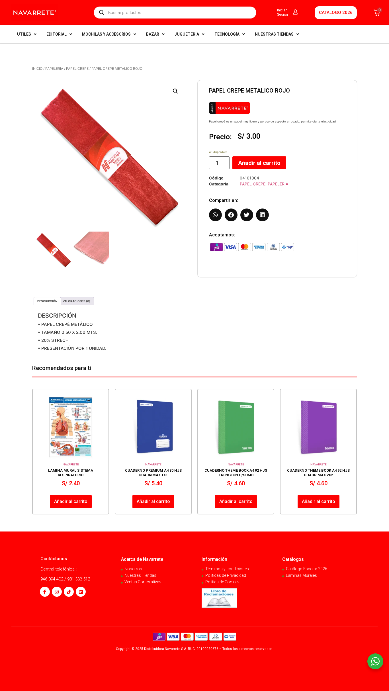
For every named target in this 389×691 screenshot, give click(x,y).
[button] (175, 91)
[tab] (47, 301)
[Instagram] (57, 592)
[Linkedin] (81, 592)
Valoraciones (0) (76, 301)
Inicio (37, 68)
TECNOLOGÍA (226, 34)
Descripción (47, 301)
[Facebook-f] (45, 592)
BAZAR (152, 34)
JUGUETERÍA (187, 34)
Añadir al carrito (259, 163)
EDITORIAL (56, 34)
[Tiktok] (69, 592)
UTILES (24, 34)
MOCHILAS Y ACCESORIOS (106, 34)
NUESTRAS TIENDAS (274, 34)
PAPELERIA (54, 68)
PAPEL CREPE (77, 68)
